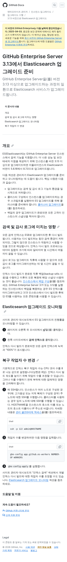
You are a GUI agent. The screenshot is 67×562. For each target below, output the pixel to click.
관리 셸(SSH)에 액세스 (29, 412)
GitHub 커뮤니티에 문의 (17, 510)
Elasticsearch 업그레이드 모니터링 (28, 480)
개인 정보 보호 (44, 547)
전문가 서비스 (21, 550)
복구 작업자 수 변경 (18, 360)
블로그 (34, 550)
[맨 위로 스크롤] (60, 555)
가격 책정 (7, 550)
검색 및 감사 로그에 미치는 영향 (29, 226)
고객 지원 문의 (13, 515)
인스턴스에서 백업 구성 (36, 281)
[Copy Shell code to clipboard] (60, 421)
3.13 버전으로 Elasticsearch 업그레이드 (27, 18)
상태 (56, 547)
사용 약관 (30, 547)
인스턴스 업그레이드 (41, 11)
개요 (6, 145)
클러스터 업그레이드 (49, 204)
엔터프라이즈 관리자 (17, 11)
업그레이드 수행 (15, 15)
